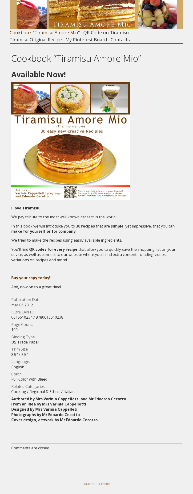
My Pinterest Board (86, 40)
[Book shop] (70, 198)
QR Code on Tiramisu (106, 33)
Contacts (120, 40)
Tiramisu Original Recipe (36, 40)
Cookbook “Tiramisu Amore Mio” (45, 33)
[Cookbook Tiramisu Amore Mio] (96, 27)
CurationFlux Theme (96, 484)
